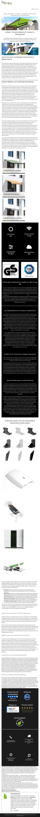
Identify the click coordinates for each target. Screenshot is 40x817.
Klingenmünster (15, 77)
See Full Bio (13, 808)
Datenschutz (21, 814)
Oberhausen (8, 77)
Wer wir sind (30, 814)
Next (37, 9)
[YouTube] (16, 810)
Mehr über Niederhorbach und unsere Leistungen (11, 791)
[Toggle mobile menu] (37, 1)
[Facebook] (11, 810)
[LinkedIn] (17, 810)
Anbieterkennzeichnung (20, 815)
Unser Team (34, 814)
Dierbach (12, 583)
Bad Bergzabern (12, 66)
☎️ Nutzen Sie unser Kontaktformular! (9, 790)
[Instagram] (14, 810)
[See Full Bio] (16, 808)
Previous (33, 9)
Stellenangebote (25, 814)
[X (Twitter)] (12, 810)
